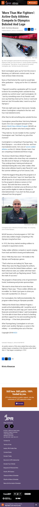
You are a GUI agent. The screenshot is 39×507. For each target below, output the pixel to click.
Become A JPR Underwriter (11, 460)
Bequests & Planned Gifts (11, 467)
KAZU (15, 333)
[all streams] (36, 504)
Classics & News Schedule (11, 475)
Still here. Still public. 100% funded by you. (19, 392)
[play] (3, 505)
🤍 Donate (19, 403)
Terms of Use (7, 444)
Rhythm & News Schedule (11, 479)
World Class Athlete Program (17, 126)
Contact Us (7, 440)
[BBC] (28, 494)
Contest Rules (8, 452)
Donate (33, 3)
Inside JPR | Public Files (10, 448)
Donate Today (8, 456)
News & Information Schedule (12, 483)
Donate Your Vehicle (9, 464)
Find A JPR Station (9, 471)
